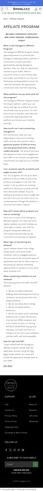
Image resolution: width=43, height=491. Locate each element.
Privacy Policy (11, 416)
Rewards (33, 410)
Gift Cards (33, 416)
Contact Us (9, 410)
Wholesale (33, 421)
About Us (33, 404)
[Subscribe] (35, 464)
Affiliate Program (17, 19)
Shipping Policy (11, 427)
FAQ (6, 404)
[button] (40, 9)
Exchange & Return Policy (16, 432)
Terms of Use (10, 421)
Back (6, 19)
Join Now (8, 366)
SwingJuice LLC (24, 481)
